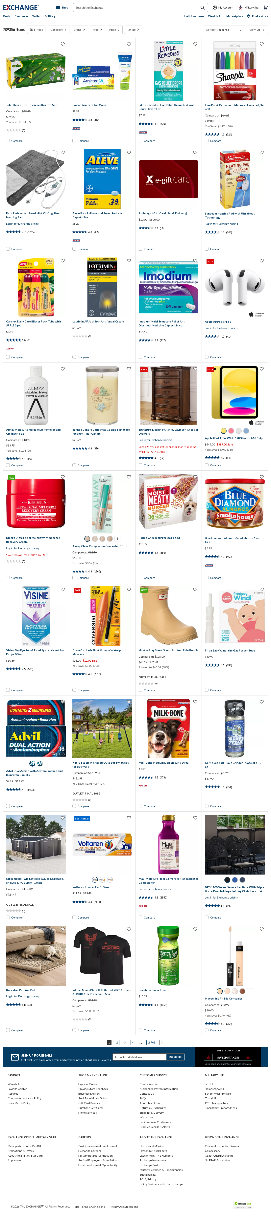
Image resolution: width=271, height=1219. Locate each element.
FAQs (143, 1098)
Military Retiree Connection (95, 1155)
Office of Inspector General (222, 1146)
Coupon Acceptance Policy (24, 1098)
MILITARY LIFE (214, 1075)
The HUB (210, 1098)
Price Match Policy (19, 1103)
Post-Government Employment (97, 1146)
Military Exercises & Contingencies (161, 1169)
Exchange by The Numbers (156, 1155)
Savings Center (17, 1088)
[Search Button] (203, 8)
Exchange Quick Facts (153, 1150)
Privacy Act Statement (124, 1206)
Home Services (87, 1112)
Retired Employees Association (97, 1160)
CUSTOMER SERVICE (153, 1075)
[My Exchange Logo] (28, 7)
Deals (7, 16)
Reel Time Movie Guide (92, 1098)
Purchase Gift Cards (91, 1107)
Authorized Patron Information (159, 1088)
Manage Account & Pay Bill (24, 1146)
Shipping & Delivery (152, 1112)
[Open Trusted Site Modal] (243, 1205)
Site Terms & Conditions (90, 1206)
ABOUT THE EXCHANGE (156, 1137)
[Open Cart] (266, 8)
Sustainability (148, 1174)
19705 (151, 1042)
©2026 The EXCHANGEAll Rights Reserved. (40, 1206)
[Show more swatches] (117, 539)
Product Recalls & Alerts (155, 1126)
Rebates (13, 1093)
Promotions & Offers (21, 1150)
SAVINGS (14, 1075)
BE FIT (209, 1084)
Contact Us (147, 1093)
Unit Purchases (194, 16)
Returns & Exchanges (153, 1107)
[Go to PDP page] (36, 71)
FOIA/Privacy (148, 1179)
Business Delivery (89, 1093)
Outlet (36, 16)
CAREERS (84, 1137)
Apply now (14, 1160)
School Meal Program (218, 1093)
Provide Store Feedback (93, 1088)
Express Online (87, 1084)
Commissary (212, 1150)
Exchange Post (149, 1165)
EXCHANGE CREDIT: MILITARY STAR (32, 1137)
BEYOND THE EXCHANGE (222, 1137)
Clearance (21, 16)
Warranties (146, 1117)
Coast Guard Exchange (219, 1155)
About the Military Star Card (25, 1155)
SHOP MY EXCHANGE (93, 1075)
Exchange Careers (89, 1150)
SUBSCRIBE (175, 1056)
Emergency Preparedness (221, 1107)
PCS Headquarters (216, 1103)
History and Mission (152, 1146)
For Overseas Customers (155, 1122)
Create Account (150, 1084)
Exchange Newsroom (153, 1160)
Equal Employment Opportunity (97, 1165)
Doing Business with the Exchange (161, 1184)
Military (50, 16)
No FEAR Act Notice (217, 1160)
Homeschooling (214, 1088)
